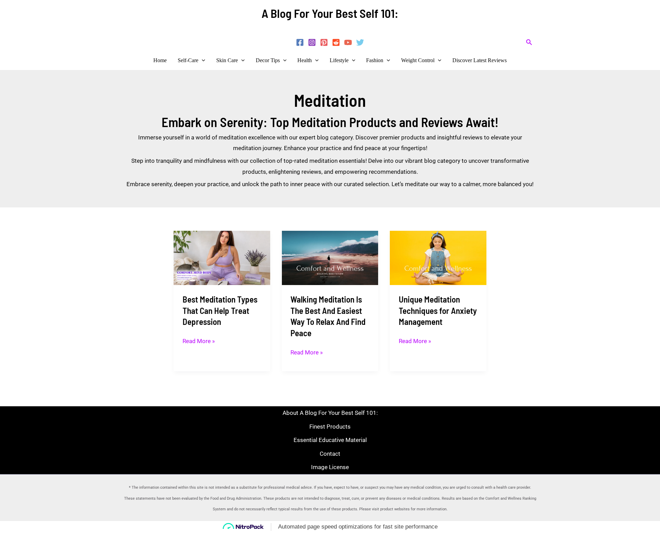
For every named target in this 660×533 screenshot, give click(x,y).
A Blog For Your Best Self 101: (330, 13)
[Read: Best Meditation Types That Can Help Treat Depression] (222, 257)
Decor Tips (268, 60)
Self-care (188, 60)
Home (160, 60)
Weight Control (417, 60)
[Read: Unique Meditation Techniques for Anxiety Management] (438, 257)
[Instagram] (312, 42)
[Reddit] (336, 42)
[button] (529, 42)
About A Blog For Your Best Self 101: (330, 412)
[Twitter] (360, 42)
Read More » (199, 340)
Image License (330, 467)
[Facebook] (300, 42)
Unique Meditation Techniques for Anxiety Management (438, 310)
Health (304, 60)
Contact (330, 453)
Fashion (374, 60)
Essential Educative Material (330, 439)
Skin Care (227, 60)
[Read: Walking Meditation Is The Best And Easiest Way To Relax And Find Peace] (330, 257)
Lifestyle (339, 60)
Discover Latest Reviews (479, 60)
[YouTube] (348, 42)
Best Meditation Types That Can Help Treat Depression (220, 310)
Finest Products (330, 426)
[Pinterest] (324, 42)
